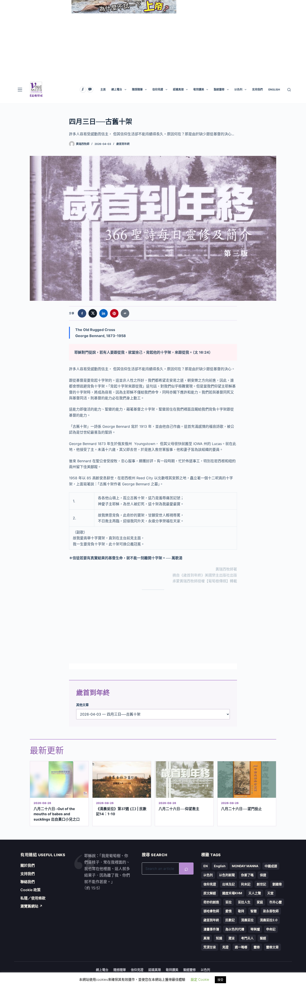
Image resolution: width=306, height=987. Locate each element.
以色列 (238, 89)
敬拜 (241, 911)
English (220, 866)
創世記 (261, 884)
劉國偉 (277, 884)
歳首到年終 (211, 920)
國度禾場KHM (232, 893)
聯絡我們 (27, 881)
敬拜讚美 (198, 89)
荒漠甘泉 (209, 947)
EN (205, 866)
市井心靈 (275, 902)
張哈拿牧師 (211, 911)
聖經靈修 (219, 89)
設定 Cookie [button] (200, 979)
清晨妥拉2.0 (269, 920)
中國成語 (271, 866)
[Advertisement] (153, 44)
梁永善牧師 (271, 911)
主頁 (103, 89)
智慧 (253, 911)
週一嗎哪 (241, 947)
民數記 (230, 920)
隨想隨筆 (137, 89)
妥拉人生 (244, 902)
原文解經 (209, 893)
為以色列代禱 (234, 929)
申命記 (271, 929)
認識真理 (178, 89)
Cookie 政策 (30, 890)
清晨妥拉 (247, 920)
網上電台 (116, 89)
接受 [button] (220, 979)
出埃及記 (228, 884)
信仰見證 (157, 89)
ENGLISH (274, 89)
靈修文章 (272, 947)
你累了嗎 (247, 875)
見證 (225, 947)
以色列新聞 (227, 875)
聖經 (263, 938)
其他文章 (82, 705)
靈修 (257, 947)
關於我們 (27, 865)
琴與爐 (255, 929)
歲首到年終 (123, 144)
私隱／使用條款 (32, 898)
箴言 (231, 938)
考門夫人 (247, 938)
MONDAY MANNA (245, 866)
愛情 (228, 911)
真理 (206, 938)
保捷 (263, 875)
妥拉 (228, 902)
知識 (219, 938)
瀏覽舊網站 (31, 906)
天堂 (270, 893)
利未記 (245, 884)
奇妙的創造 (211, 902)
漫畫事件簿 (211, 929)
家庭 (260, 902)
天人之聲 (254, 893)
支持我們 (257, 89)
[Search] (289, 89)
